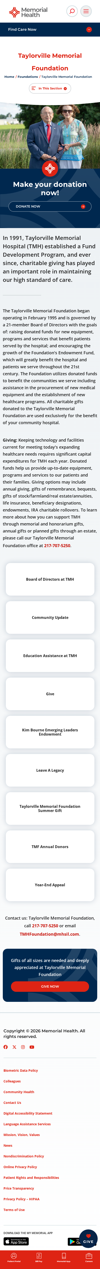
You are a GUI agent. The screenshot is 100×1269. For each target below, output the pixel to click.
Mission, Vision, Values (21, 1135)
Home (9, 76)
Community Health (18, 1092)
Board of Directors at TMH (50, 579)
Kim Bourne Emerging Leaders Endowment (50, 732)
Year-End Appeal (50, 884)
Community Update (50, 617)
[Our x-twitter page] (14, 1047)
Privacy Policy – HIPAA (21, 1199)
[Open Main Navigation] (86, 11)
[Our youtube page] (32, 1047)
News (7, 1145)
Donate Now (28, 206)
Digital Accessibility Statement (27, 1113)
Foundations (28, 76)
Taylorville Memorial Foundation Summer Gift (50, 808)
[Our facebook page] (5, 1047)
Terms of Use (14, 1210)
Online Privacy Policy (20, 1167)
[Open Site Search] (72, 11)
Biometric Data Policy (20, 1070)
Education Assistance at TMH (50, 655)
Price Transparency (18, 1188)
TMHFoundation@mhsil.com (49, 934)
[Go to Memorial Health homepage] (28, 14)
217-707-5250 (57, 545)
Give (50, 693)
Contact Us (12, 1102)
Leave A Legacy (50, 770)
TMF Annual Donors (50, 846)
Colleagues (12, 1081)
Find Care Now (22, 29)
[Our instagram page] (23, 1047)
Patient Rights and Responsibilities (31, 1177)
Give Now (50, 986)
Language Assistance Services (27, 1124)
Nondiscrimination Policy (23, 1156)
